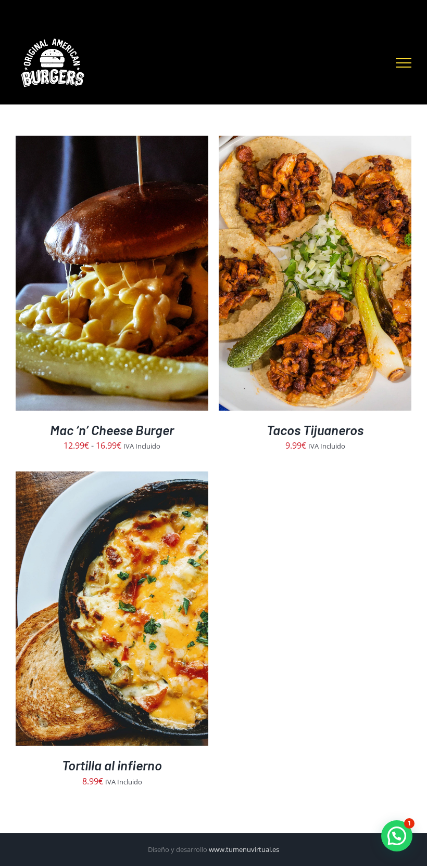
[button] (396, 835)
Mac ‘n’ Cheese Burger (112, 430)
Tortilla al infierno (112, 765)
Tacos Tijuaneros (315, 430)
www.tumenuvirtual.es (244, 849)
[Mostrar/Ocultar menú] (403, 63)
